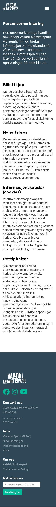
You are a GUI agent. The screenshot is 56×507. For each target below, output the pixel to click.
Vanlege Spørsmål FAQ (17, 436)
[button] (47, 9)
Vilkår (6, 450)
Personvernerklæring (15, 445)
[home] (10, 6)
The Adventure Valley (15, 469)
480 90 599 (9, 412)
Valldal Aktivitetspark (15, 464)
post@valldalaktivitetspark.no (20, 407)
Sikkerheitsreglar (13, 441)
